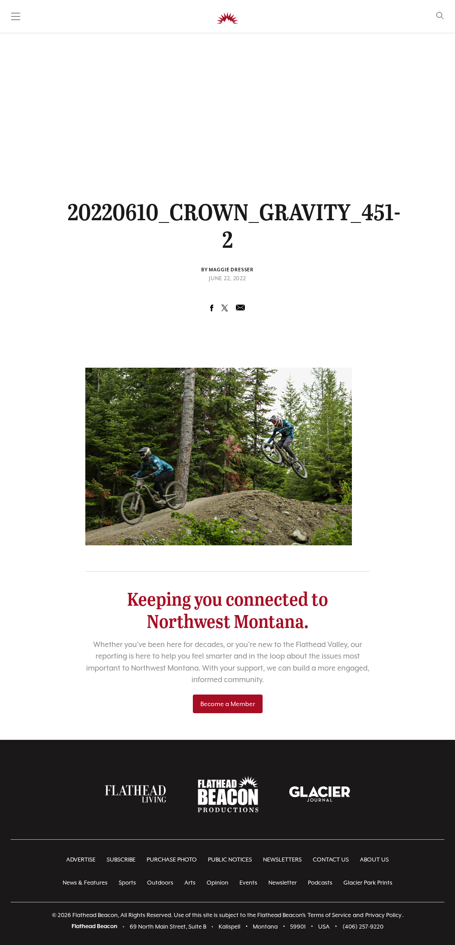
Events (248, 882)
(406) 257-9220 (363, 926)
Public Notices (230, 859)
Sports (127, 882)
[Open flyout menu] (15, 16)
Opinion (217, 882)
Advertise (81, 859)
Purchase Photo (172, 859)
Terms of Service (329, 915)
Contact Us (331, 859)
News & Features (85, 882)
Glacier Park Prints (367, 882)
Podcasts (320, 882)
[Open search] (440, 16)
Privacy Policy (383, 915)
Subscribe (121, 859)
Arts (190, 882)
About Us (374, 859)
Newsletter (282, 882)
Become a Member (227, 703)
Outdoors (160, 882)
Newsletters (282, 859)
